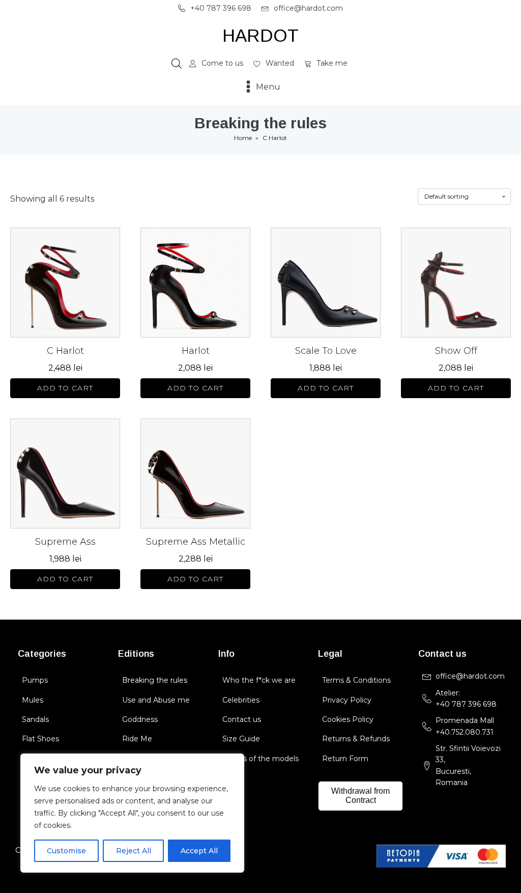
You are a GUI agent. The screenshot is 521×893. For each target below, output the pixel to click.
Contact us (241, 719)
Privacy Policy (346, 700)
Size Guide (241, 738)
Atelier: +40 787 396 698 (467, 698)
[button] (215, 8)
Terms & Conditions (356, 680)
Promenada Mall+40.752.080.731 (465, 726)
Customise (66, 850)
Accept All (199, 850)
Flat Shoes (40, 738)
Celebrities (240, 700)
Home (243, 138)
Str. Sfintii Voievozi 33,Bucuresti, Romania (468, 765)
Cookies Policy (347, 719)
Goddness (140, 719)
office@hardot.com (470, 676)
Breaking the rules (154, 680)
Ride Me (137, 738)
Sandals (35, 719)
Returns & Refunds (356, 738)
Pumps (35, 680)
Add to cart (65, 388)
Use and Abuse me (156, 700)
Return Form (345, 758)
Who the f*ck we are (259, 680)
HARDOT (260, 35)
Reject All (133, 850)
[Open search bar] (176, 64)
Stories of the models (260, 758)
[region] (132, 813)
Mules (32, 700)
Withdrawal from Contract (360, 795)
